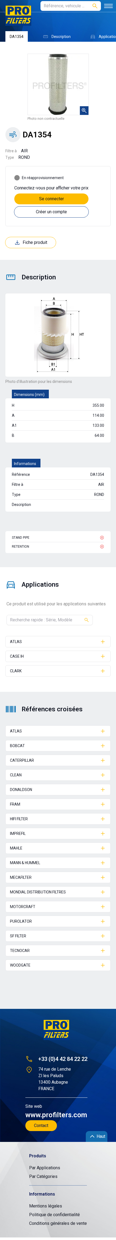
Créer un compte (51, 211)
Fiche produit (35, 242)
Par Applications (44, 1167)
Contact (41, 1125)
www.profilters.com (56, 1115)
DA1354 (16, 36)
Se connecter (51, 198)
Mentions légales (45, 1206)
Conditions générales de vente (58, 1223)
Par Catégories (43, 1176)
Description (61, 36)
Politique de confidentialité (54, 1214)
